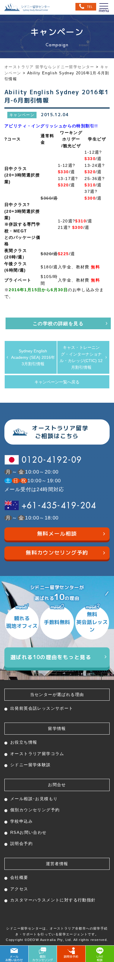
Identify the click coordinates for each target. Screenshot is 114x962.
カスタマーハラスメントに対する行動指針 (53, 900)
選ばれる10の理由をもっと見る (50, 657)
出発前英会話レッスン (41, 708)
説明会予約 (21, 843)
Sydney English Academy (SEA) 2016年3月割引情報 (33, 357)
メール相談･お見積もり (34, 798)
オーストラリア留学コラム (37, 753)
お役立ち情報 (23, 742)
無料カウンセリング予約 (57, 552)
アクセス (19, 888)
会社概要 (19, 877)
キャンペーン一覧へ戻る (57, 382)
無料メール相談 (57, 533)
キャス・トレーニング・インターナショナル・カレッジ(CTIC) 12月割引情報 (81, 357)
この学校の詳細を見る (58, 323)
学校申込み (21, 821)
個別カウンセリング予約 (35, 809)
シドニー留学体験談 (30, 764)
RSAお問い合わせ (28, 832)
